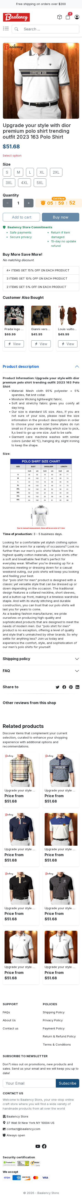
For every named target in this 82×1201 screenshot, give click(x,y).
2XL (56, 172)
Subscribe (67, 1083)
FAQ (6, 670)
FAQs (6, 1012)
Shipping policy (16, 658)
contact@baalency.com (23, 1129)
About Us (9, 1020)
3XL (9, 182)
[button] (7, 29)
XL (42, 172)
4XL (24, 182)
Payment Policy (53, 1028)
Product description (21, 366)
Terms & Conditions (57, 1044)
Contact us (10, 1028)
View (16, 344)
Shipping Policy (53, 1012)
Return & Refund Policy (59, 1036)
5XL (40, 182)
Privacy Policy (53, 1020)
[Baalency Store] (16, 17)
